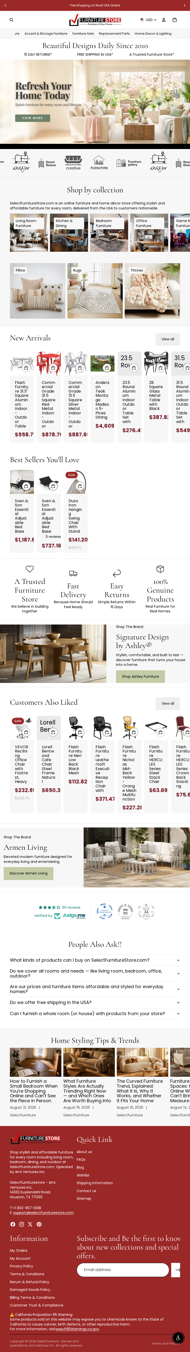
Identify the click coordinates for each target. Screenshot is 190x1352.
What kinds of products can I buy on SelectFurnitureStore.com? (79, 960)
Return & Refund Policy (29, 1281)
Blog (80, 1167)
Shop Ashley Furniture (140, 676)
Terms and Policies (166, 1343)
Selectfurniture (47, 1341)
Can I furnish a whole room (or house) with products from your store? (87, 1013)
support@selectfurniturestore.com (43, 1212)
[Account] (163, 19)
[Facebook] (13, 1224)
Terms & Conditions (27, 1274)
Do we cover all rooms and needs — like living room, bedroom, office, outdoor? (86, 973)
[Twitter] (30, 1224)
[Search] (11, 19)
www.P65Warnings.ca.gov (77, 1329)
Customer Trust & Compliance (36, 1305)
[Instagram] (21, 1224)
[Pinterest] (39, 1224)
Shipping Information (95, 1182)
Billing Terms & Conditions (32, 1297)
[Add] (26, 367)
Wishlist (83, 1175)
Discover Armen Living (29, 873)
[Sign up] (178, 1270)
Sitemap (84, 1198)
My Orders (18, 1250)
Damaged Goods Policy (30, 1289)
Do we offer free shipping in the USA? (51, 1002)
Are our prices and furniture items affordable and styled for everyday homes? (86, 989)
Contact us (86, 1190)
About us (84, 1151)
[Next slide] (184, 5)
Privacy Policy (21, 1266)
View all (168, 339)
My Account (20, 1258)
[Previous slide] (5, 5)
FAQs (81, 1159)
